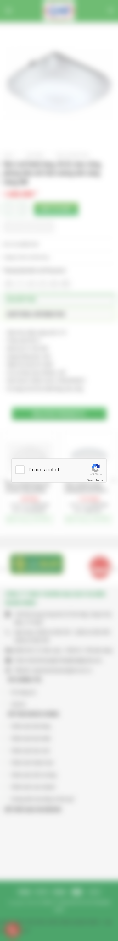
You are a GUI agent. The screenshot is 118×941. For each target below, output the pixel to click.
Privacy (90, 480)
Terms (99, 480)
